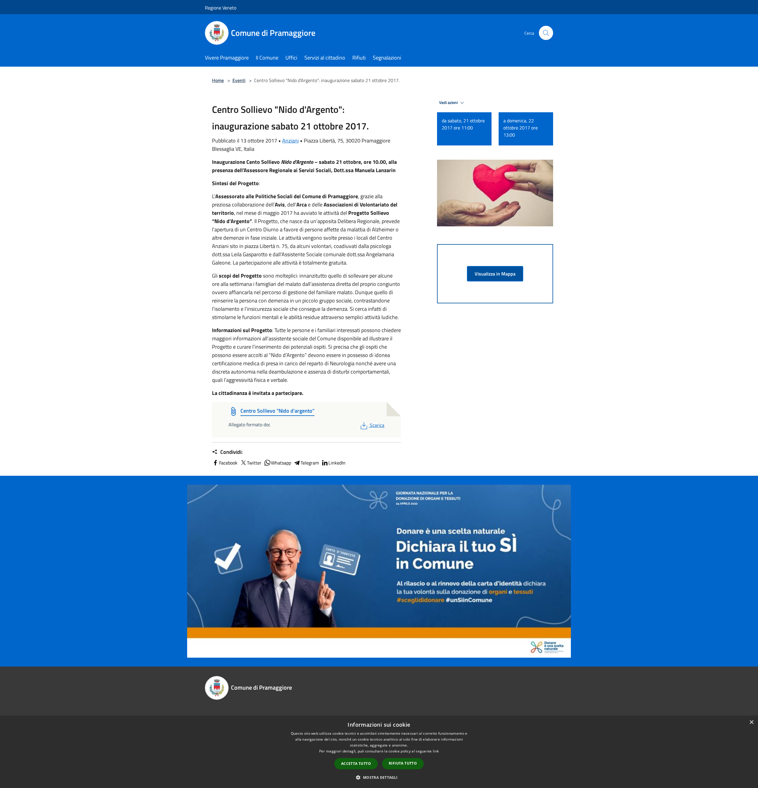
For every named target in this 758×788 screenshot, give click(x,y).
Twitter (254, 462)
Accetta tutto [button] (356, 763)
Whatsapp (281, 462)
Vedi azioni (449, 102)
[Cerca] (546, 33)
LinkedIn (337, 462)
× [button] (751, 722)
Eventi (238, 80)
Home (218, 80)
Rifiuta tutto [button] (403, 763)
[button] (378, 777)
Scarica (377, 425)
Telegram (310, 462)
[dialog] (379, 752)
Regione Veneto (220, 7)
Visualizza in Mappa (495, 273)
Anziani (290, 141)
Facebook (228, 462)
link (436, 751)
